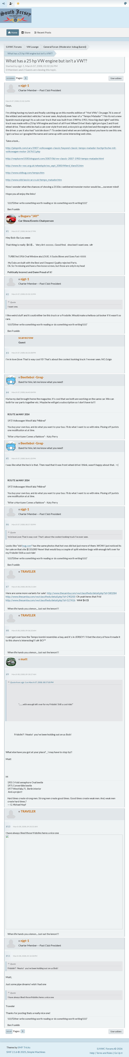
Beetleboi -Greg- (32, 377)
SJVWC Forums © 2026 (110, 1048)
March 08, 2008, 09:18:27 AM (24, 674)
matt (24, 659)
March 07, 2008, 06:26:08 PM (24, 353)
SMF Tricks (24, 1047)
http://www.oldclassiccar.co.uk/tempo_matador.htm (34, 179)
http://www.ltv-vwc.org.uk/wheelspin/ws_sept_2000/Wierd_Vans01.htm (45, 165)
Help (92, 1053)
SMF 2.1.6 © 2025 (16, 1051)
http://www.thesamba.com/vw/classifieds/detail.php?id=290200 (40, 596)
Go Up (9, 1031)
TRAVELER (28, 571)
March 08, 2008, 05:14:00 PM (25, 956)
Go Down (10, 78)
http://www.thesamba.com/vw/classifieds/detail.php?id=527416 (40, 600)
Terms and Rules (104, 1053)
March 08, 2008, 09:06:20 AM (24, 631)
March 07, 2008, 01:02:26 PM (18, 101)
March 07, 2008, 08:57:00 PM (24, 524)
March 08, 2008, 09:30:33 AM (25, 827)
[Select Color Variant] (125, 3)
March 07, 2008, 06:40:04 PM (24, 392)
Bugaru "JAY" (30, 216)
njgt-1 (25, 85)
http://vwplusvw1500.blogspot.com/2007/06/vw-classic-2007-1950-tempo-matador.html (55, 158)
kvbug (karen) (79, 47)
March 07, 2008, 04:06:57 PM (24, 231)
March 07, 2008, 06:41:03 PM (24, 458)
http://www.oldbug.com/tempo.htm (25, 172)
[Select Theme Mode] (18, 3)
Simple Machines (36, 1051)
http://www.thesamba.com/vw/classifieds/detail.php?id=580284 (82, 593)
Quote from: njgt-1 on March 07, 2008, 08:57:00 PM (31, 682)
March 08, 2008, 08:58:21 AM (24, 587)
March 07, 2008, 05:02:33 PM (24, 294)
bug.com (26, 545)
